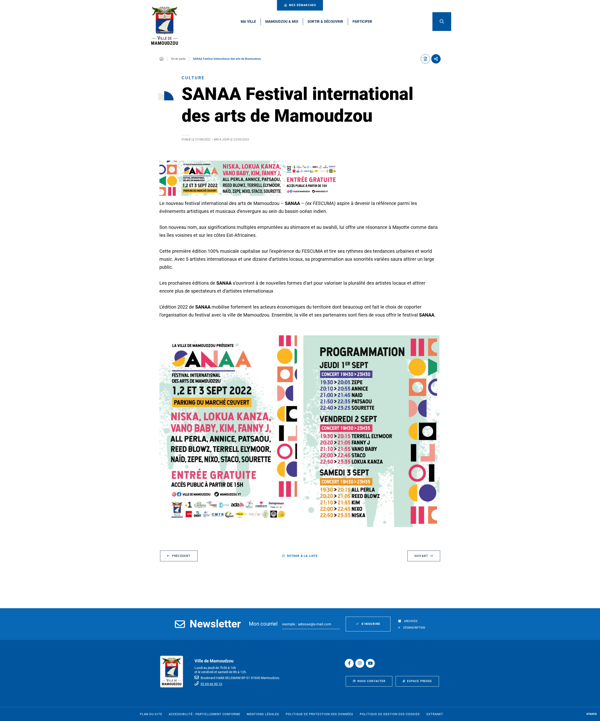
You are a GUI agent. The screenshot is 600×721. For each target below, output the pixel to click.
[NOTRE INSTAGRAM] (359, 663)
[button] (441, 21)
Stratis (591, 714)
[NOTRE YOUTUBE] (370, 663)
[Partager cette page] (436, 59)
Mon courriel (263, 624)
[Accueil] (161, 59)
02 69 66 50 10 (211, 684)
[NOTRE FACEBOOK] (349, 663)
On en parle (178, 58)
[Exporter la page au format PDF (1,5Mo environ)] (425, 59)
